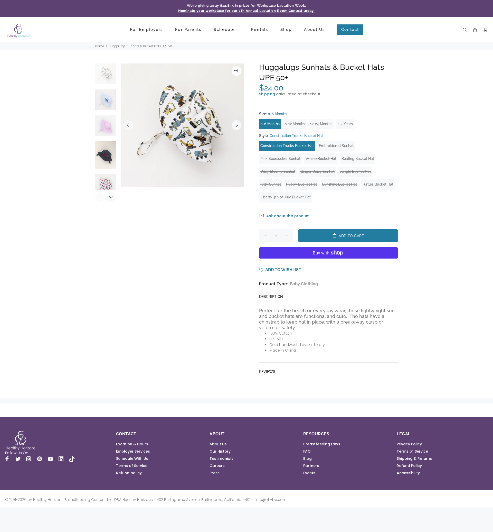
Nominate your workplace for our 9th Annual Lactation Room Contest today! (246, 11)
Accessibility (408, 472)
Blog (307, 458)
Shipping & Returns (414, 458)
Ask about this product (288, 215)
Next (236, 125)
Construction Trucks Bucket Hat (287, 146)
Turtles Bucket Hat (377, 184)
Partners (311, 465)
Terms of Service (131, 465)
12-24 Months (321, 124)
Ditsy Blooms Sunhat (277, 171)
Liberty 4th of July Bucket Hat (285, 197)
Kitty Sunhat (270, 184)
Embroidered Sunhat (336, 146)
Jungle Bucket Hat (355, 171)
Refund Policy (409, 465)
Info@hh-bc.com (271, 499)
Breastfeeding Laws (321, 444)
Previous (128, 125)
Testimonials (221, 458)
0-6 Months (270, 124)
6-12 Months (295, 124)
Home (99, 46)
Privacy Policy (409, 444)
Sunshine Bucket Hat (339, 184)
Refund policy (129, 472)
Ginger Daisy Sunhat (317, 171)
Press (215, 472)
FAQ (307, 451)
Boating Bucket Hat (358, 159)
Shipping (267, 94)
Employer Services (133, 451)
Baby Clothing (304, 283)
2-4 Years (345, 124)
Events (309, 472)
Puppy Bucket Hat (301, 184)
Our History (220, 451)
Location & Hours (132, 444)
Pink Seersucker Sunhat (280, 159)
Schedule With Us (132, 458)
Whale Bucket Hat (321, 159)
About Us (218, 444)
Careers (217, 465)
